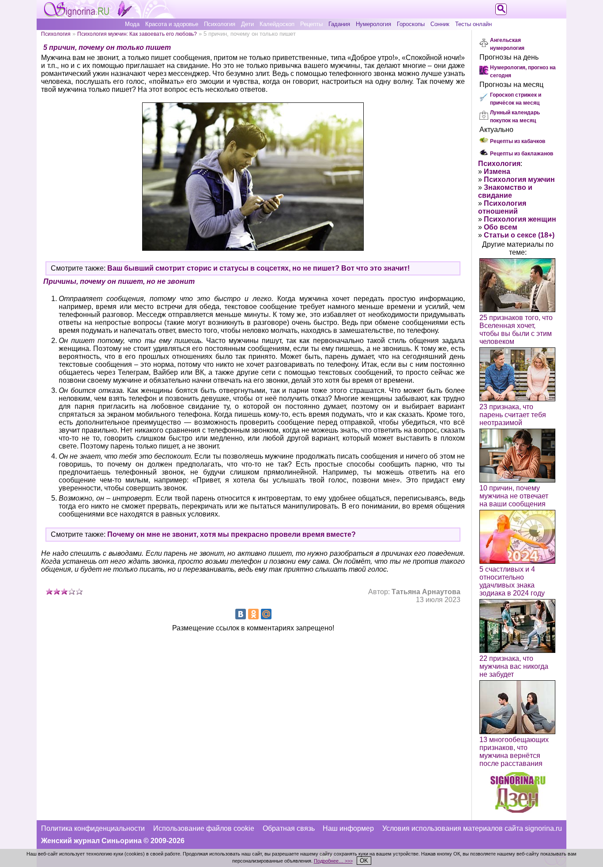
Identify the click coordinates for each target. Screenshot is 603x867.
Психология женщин (520, 219)
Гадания (339, 24)
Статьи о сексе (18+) (519, 235)
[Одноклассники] (253, 614)
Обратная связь (289, 828)
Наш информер (348, 828)
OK (364, 860)
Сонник (439, 24)
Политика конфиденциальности (93, 828)
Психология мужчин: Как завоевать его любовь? (137, 34)
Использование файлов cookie (203, 828)
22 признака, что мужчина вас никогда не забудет (513, 666)
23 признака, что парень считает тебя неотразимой (512, 414)
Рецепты (311, 24)
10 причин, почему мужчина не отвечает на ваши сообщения (513, 496)
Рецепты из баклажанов (521, 154)
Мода (132, 24)
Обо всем (500, 227)
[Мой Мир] (266, 614)
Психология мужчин (519, 179)
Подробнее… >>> (333, 860)
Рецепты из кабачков (517, 141)
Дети (247, 24)
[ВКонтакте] (240, 614)
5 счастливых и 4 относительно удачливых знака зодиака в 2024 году (512, 581)
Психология (219, 24)
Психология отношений (502, 207)
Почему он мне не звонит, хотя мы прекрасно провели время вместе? (231, 534)
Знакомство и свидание (505, 191)
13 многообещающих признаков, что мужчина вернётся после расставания (514, 751)
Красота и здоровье (171, 24)
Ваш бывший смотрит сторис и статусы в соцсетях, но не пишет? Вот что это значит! (258, 268)
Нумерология (373, 24)
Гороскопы (411, 24)
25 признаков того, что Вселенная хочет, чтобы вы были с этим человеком (516, 329)
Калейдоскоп (277, 24)
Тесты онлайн (473, 24)
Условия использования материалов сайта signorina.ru (472, 828)
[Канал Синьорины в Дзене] (518, 810)
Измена (497, 171)
